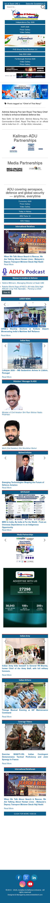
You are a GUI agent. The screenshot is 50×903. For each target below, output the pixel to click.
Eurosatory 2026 (25, 201)
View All (6, 292)
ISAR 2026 (25, 27)
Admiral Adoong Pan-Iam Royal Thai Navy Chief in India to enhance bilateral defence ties (24, 113)
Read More (8, 264)
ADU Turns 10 (25, 216)
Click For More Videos (25, 813)
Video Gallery (25, 32)
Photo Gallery (25, 29)
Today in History (25, 211)
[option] (13, 147)
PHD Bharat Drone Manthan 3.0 (25, 49)
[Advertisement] (25, 841)
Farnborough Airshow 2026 (25, 59)
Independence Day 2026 (25, 22)
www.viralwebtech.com (34, 894)
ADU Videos (25, 221)
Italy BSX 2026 (25, 54)
